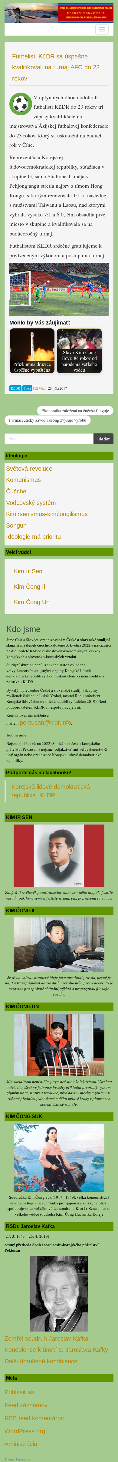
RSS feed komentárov (34, 1418)
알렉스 (40, 388)
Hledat (103, 439)
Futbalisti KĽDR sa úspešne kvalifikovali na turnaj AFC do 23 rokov (56, 67)
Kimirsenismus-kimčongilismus (47, 514)
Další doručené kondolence (41, 1361)
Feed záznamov (26, 1405)
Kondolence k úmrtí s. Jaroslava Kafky (56, 1349)
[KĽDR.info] (59, 12)
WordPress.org (25, 1431)
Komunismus (23, 479)
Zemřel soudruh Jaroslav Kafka (46, 1338)
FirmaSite (23, 1459)
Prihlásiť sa (19, 1392)
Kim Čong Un (32, 602)
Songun (16, 525)
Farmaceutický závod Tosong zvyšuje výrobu (47, 420)
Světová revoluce (29, 468)
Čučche (16, 491)
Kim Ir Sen (28, 571)
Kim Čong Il (29, 586)
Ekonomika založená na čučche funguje (75, 410)
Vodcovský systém (31, 502)
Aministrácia (21, 1444)
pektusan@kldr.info (45, 722)
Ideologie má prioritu (33, 536)
